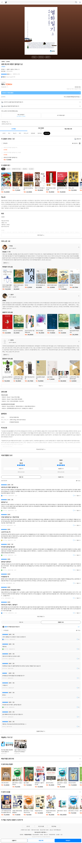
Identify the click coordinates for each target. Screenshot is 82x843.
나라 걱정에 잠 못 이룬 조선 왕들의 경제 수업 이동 (6, 805)
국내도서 (4, 406)
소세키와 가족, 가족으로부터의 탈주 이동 (75, 371)
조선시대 (21, 401)
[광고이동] (76, 2)
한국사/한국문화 (14, 401)
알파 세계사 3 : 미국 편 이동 (73, 805)
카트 (80, 2)
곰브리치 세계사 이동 (51, 777)
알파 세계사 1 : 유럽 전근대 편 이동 (62, 777)
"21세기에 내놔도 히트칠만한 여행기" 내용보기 (41, 592)
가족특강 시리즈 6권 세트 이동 (63, 376)
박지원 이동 (30, 279)
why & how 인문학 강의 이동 (7, 371)
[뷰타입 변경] (80, 143)
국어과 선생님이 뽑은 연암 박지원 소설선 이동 (7, 279)
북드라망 (3, 71)
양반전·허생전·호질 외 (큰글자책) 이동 (19, 280)
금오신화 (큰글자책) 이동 (19, 325)
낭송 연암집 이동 (52, 371)
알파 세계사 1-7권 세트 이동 (62, 807)
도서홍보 (57, 834)
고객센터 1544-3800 (25, 830)
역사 (8, 401)
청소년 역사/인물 (15, 397)
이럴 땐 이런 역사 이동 (40, 805)
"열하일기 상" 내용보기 (41, 505)
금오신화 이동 (63, 324)
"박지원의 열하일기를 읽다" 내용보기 (41, 549)
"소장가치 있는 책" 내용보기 (41, 534)
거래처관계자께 (52, 834)
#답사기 (8, 169)
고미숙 (15, 69)
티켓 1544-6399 (35, 830)
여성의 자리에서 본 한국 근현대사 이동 (51, 805)
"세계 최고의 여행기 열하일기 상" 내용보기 (41, 490)
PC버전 (41, 834)
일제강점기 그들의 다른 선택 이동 (40, 777)
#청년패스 (25, 169)
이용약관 (21, 834)
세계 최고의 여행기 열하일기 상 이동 (43, 158)
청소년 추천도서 (11, 406)
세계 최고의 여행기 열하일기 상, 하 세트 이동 (43, 153)
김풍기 (8, 69)
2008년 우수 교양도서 (27, 408)
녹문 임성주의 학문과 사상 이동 (75, 324)
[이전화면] (2, 2)
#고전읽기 (31, 169)
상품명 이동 (6, 183)
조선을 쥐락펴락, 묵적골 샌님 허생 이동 (63, 280)
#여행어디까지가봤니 (16, 169)
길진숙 (12, 69)
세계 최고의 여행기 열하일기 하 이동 (43, 148)
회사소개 (46, 834)
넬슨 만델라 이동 (29, 777)
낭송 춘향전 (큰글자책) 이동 (41, 371)
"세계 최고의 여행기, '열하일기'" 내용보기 (41, 607)
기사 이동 (7, 747)
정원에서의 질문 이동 (52, 324)
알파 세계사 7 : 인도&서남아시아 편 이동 (29, 805)
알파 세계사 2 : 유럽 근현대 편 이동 (17, 777)
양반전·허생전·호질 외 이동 (52, 279)
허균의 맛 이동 (7, 325)
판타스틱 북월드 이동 (41, 324)
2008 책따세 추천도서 (30, 406)
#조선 (3, 169)
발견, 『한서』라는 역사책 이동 (30, 371)
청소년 (8, 397)
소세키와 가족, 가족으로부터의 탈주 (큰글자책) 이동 (19, 371)
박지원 (2, 69)
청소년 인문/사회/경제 (16, 399)
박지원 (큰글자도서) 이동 (41, 279)
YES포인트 (3, 87)
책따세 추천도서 (19, 406)
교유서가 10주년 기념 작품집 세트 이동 (30, 324)
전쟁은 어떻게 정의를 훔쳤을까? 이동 (17, 805)
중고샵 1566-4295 (44, 830)
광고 (61, 834)
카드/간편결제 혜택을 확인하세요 (71, 97)
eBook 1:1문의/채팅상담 (55, 830)
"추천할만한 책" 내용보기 (41, 578)
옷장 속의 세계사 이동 (73, 777)
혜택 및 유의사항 (21, 472)
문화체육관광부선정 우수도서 (14, 408)
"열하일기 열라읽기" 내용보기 (41, 564)
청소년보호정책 (36, 834)
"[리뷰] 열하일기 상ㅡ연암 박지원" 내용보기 (41, 520)
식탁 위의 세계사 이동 (6, 777)
